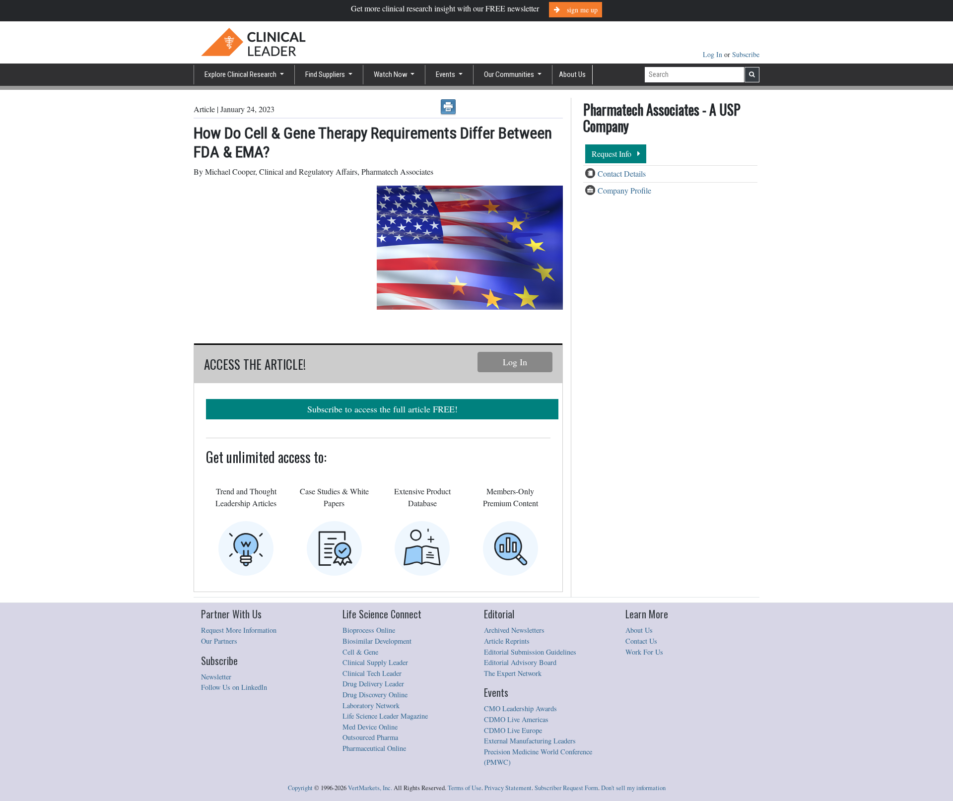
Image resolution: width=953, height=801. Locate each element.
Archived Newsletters (514, 630)
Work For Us (644, 652)
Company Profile (624, 190)
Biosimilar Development (376, 641)
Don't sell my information (633, 788)
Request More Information (238, 630)
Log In (713, 54)
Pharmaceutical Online (374, 748)
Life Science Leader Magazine (385, 716)
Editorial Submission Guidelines (530, 652)
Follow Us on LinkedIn (234, 687)
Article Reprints (507, 641)
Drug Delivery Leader (373, 683)
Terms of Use (464, 788)
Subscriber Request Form (566, 788)
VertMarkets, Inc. (370, 788)
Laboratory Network (371, 705)
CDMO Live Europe (513, 730)
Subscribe (745, 54)
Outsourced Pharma (370, 737)
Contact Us (641, 641)
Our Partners (219, 641)
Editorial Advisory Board (520, 662)
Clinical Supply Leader (375, 662)
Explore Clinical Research (241, 74)
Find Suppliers (325, 74)
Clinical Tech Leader (372, 673)
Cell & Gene (360, 652)
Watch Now (391, 74)
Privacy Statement (508, 788)
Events (446, 74)
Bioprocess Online (368, 630)
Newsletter (216, 676)
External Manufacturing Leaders (530, 740)
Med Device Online (370, 727)
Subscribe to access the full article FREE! (382, 409)
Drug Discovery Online (375, 694)
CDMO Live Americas (516, 719)
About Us (572, 74)
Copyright (300, 788)
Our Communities (510, 74)
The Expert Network (513, 673)
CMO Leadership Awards (520, 708)
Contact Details (622, 173)
